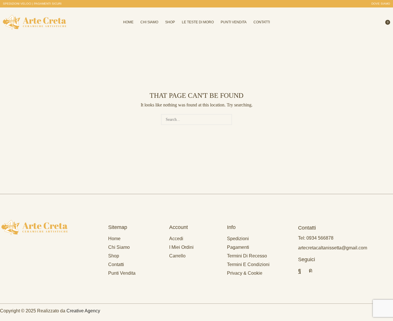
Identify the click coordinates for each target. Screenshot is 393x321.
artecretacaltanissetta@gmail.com (332, 247)
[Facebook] (299, 270)
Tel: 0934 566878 (315, 238)
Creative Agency (83, 310)
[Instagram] (310, 270)
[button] (32, 3)
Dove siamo (380, 3)
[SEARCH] (226, 119)
